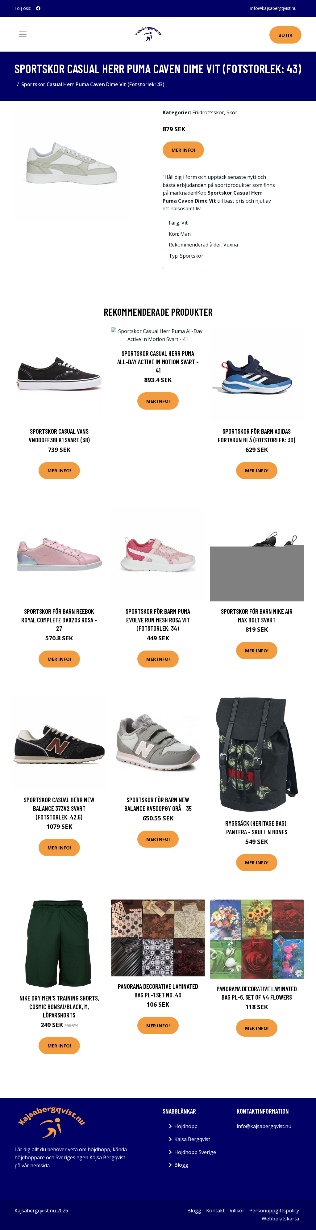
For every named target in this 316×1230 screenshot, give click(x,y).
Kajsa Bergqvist (192, 1139)
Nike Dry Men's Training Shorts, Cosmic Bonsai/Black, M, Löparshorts (59, 1006)
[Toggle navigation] (23, 34)
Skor (232, 112)
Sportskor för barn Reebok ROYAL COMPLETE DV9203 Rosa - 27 (59, 619)
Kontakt (215, 1210)
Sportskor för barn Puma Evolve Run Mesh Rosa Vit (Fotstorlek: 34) (158, 619)
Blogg (181, 1164)
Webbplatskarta (280, 1218)
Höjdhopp (186, 1126)
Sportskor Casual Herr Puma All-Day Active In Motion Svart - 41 (158, 361)
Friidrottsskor (208, 112)
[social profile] (38, 8)
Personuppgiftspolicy (274, 1210)
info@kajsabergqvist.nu (273, 8)
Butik (285, 35)
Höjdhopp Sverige (195, 1152)
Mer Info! (183, 150)
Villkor (237, 1210)
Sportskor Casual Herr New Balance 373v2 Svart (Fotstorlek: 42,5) (59, 808)
